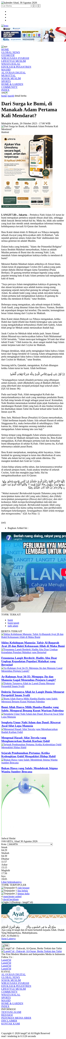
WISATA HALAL (10, 64)
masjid (11, 95)
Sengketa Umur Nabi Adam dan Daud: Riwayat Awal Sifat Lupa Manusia (31, 724)
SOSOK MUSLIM (11, 78)
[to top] (5, 945)
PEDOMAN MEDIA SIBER (16, 1017)
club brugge (23, 887)
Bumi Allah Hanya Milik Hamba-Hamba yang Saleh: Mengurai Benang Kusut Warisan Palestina (32, 708)
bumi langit (13, 623)
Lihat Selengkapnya (11, 882)
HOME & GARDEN (12, 84)
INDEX (5, 90)
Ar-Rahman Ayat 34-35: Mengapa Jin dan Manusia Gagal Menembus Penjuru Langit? (28, 678)
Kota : (4, 844)
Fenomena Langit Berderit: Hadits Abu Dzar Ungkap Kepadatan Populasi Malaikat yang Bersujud (29, 661)
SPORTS (6, 81)
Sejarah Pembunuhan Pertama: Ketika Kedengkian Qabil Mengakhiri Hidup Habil (28, 754)
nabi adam (13, 625)
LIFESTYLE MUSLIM (13, 61)
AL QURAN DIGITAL (13, 72)
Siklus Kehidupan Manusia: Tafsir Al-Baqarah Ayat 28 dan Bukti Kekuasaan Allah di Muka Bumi (33, 644)
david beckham (11, 899)
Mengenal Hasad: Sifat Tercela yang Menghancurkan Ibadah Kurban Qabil (25, 739)
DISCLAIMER (9, 1020)
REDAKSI (7, 1015)
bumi (10, 620)
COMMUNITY (9, 87)
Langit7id (6, 960)
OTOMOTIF (8, 55)
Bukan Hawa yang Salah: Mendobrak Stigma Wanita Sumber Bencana (29, 770)
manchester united (12, 896)
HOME (5, 49)
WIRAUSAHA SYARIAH (15, 58)
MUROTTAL (8, 75)
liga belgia (22, 890)
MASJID (6, 69)
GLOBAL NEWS (10, 52)
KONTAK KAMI (10, 1023)
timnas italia (23, 893)
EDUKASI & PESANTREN (16, 66)
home (4, 95)
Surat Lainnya (8, 938)
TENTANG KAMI (11, 1012)
